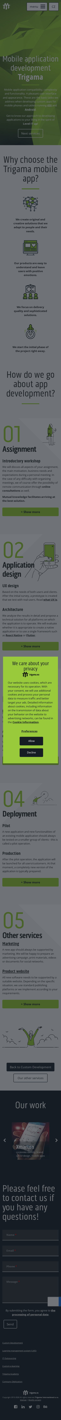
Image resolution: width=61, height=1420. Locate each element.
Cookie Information (26, 722)
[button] (29, 731)
